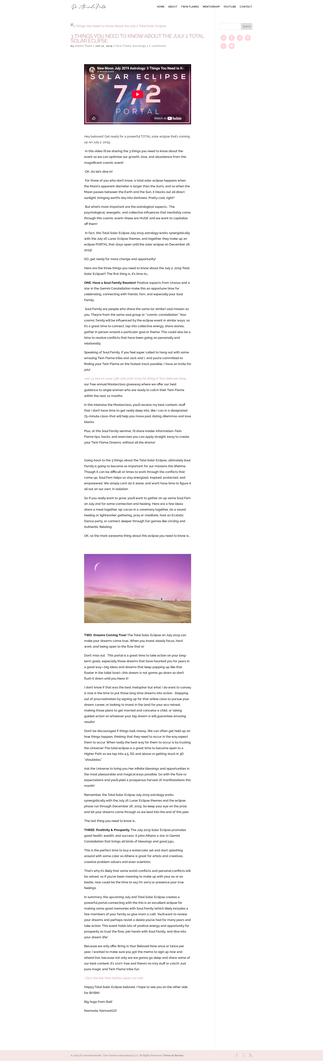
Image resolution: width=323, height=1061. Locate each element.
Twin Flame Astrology (130, 46)
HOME (161, 7)
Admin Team (83, 46)
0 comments (157, 46)
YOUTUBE (230, 7)
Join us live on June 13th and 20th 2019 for (135, 378)
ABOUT (172, 7)
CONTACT (246, 7)
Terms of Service (173, 1055)
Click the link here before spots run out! (114, 978)
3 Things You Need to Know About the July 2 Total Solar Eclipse (137, 38)
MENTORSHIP (211, 7)
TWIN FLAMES (190, 7)
